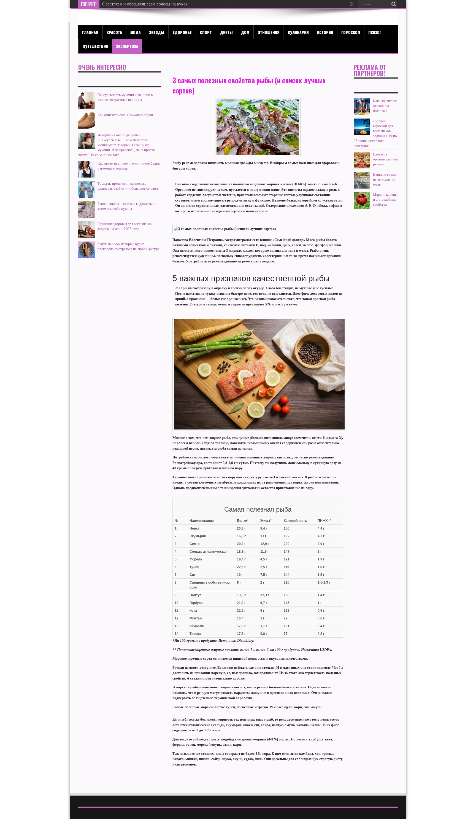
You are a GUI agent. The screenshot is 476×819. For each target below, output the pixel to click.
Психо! (374, 32)
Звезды (156, 32)
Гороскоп (350, 32)
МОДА (135, 32)
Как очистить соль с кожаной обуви (125, 115)
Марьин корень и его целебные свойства (385, 199)
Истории (325, 32)
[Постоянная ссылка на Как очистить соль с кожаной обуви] (86, 128)
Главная (90, 32)
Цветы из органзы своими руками (385, 159)
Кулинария (298, 32)
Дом (245, 32)
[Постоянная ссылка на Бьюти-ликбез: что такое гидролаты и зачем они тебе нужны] (86, 216)
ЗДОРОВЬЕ (182, 32)
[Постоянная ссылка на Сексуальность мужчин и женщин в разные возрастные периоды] (86, 108)
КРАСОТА (114, 32)
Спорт (206, 32)
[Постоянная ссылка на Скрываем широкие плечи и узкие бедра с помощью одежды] (86, 176)
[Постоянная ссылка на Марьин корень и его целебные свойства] (362, 207)
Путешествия (95, 46)
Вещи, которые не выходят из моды (384, 179)
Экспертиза (127, 46)
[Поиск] (394, 4)
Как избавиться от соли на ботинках (385, 106)
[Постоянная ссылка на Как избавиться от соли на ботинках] (362, 114)
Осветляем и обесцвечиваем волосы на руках (145, 4)
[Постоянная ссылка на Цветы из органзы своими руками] (362, 167)
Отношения (269, 32)
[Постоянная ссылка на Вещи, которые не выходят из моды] (362, 187)
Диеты (226, 32)
